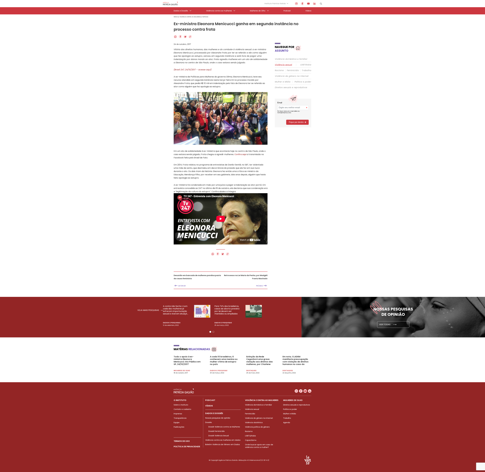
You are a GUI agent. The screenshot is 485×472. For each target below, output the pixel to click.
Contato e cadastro (182, 409)
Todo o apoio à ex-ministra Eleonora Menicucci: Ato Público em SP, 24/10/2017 (187, 360)
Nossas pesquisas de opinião (217, 418)
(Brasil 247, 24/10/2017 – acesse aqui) (193, 69)
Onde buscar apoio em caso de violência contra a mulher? (259, 446)
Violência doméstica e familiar (291, 59)
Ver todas (385, 324)
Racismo (279, 70)
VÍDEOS (209, 405)
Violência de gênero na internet (292, 76)
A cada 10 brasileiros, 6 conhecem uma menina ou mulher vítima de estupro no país (223, 360)
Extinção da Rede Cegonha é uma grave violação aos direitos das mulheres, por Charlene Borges (259, 360)
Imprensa (178, 413)
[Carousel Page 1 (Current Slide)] (210, 332)
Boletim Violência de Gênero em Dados (222, 444)
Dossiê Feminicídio (216, 431)
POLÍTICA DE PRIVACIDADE (187, 446)
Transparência (180, 418)
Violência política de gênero (257, 427)
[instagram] (296, 3)
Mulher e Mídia (282, 82)
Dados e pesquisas (171, 323)
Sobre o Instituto (181, 405)
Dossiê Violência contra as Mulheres (224, 427)
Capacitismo (250, 440)
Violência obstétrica (254, 422)
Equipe (176, 422)
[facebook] (302, 3)
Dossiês (208, 422)
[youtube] (308, 3)
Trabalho (306, 70)
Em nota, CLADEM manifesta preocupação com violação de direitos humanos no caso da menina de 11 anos (295, 360)
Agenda (286, 422)
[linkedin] (314, 3)
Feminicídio (293, 70)
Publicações (179, 427)
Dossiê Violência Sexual (218, 435)
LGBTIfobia (305, 65)
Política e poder (303, 82)
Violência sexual (283, 65)
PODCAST (210, 400)
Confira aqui (240, 154)
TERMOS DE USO (182, 441)
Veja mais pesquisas (148, 310)
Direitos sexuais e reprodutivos (291, 87)
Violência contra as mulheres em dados (222, 440)
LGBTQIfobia (250, 435)
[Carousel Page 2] (213, 332)
